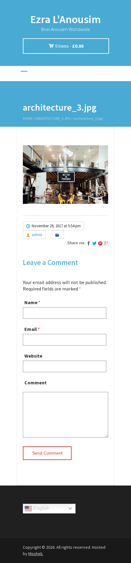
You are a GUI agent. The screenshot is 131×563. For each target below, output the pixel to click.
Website (33, 356)
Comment (35, 382)
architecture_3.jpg (53, 118)
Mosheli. (35, 553)
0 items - (69, 46)
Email (30, 329)
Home (28, 118)
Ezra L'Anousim (65, 19)
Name (30, 302)
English (41, 508)
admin (37, 234)
